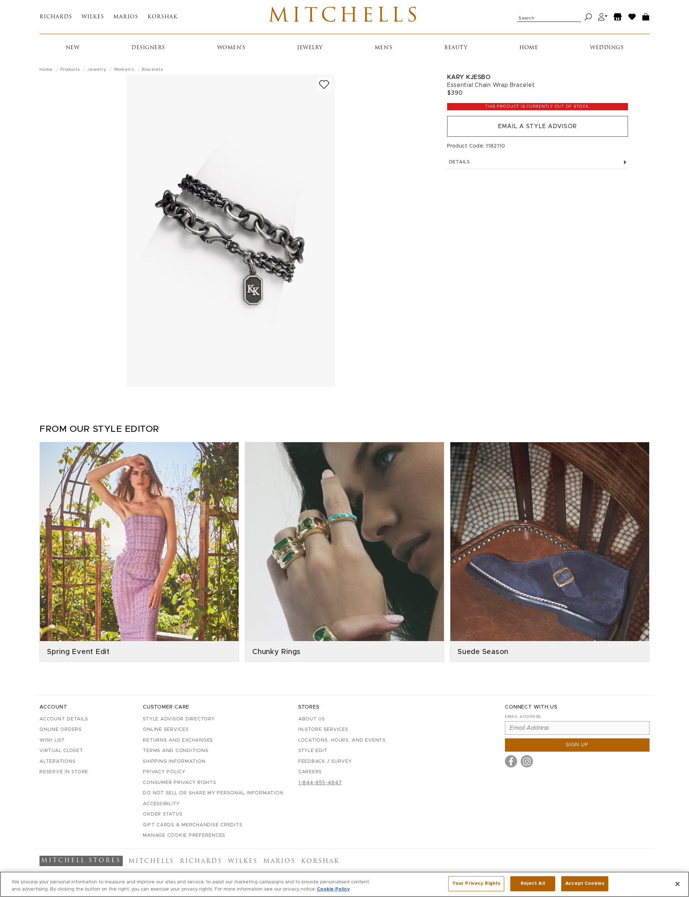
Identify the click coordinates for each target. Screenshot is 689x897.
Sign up (577, 744)
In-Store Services (323, 729)
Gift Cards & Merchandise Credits (192, 825)
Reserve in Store (63, 772)
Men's (384, 48)
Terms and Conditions (175, 750)
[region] (344, 884)
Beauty (455, 48)
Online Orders (60, 729)
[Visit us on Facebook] (511, 761)
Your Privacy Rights (476, 883)
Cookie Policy (333, 889)
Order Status (162, 814)
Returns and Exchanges (178, 740)
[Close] (677, 884)
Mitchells (344, 17)
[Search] (588, 17)
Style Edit (313, 750)
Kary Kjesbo (469, 77)
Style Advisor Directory (179, 719)
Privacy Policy (164, 772)
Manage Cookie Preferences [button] (184, 835)
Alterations (57, 761)
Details (459, 162)
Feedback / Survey (325, 761)
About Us (311, 719)
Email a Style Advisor (537, 126)
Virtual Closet (61, 750)
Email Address (523, 717)
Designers (148, 48)
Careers (310, 772)
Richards (55, 17)
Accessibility (161, 804)
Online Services (165, 729)
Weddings (606, 48)
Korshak (162, 17)
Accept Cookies (584, 883)
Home (528, 48)
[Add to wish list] (324, 84)
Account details (63, 719)
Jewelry (310, 48)
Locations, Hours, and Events (342, 740)
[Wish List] (632, 17)
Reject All (533, 883)
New (73, 48)
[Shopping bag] (646, 17)
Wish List (52, 740)
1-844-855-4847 (320, 782)
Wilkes (92, 17)
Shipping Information (174, 761)
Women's (231, 48)
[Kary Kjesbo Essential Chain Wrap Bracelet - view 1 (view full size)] (231, 230)
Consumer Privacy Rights (179, 782)
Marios (125, 17)
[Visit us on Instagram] (527, 761)
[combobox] (549, 17)
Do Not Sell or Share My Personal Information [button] (213, 793)
